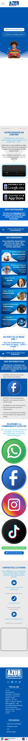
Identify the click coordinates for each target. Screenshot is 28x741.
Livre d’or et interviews (11, 707)
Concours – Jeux (9, 711)
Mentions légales (11, 731)
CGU (8, 729)
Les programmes (9, 692)
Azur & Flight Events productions (14, 705)
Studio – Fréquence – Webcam (13, 701)
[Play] (23, 739)
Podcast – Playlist (10, 698)
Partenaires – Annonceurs (12, 696)
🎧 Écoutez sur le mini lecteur (14, 29)
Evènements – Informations (12, 694)
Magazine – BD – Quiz (11, 699)
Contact (7, 713)
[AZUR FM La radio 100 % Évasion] (14, 3)
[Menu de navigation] (3, 3)
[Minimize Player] (26, 739)
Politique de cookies (12, 726)
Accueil (7, 690)
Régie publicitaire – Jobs (12, 703)
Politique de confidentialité (14, 724)
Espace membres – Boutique (13, 709)
